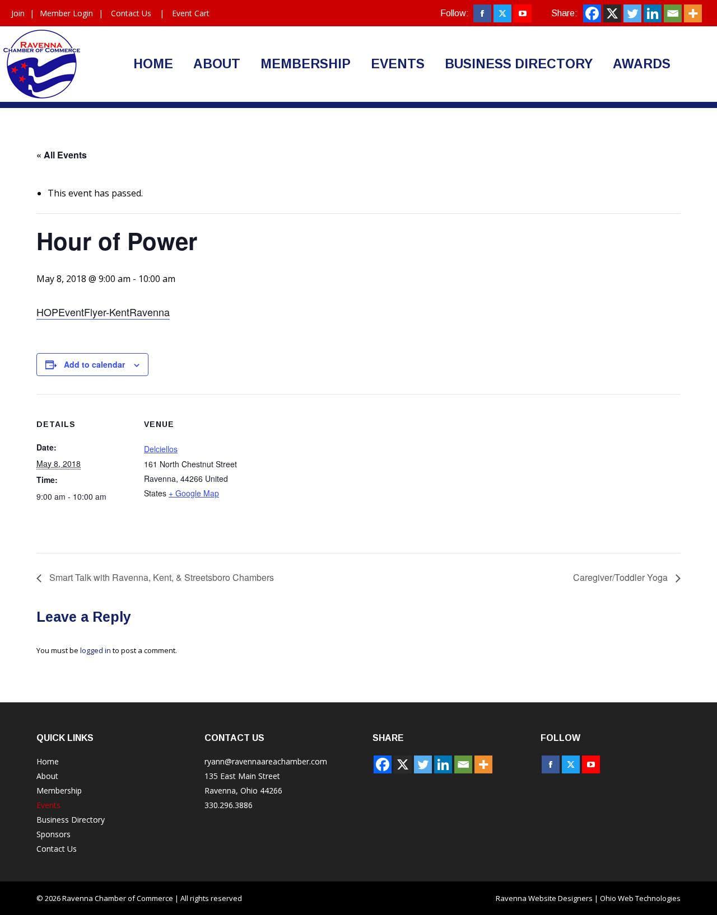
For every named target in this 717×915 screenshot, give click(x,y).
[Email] (673, 13)
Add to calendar (94, 364)
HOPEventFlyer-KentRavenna (103, 311)
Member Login (66, 13)
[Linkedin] (653, 13)
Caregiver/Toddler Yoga (621, 577)
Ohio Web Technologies (640, 898)
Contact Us (131, 13)
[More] (693, 13)
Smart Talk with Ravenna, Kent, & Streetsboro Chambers (160, 577)
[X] (612, 13)
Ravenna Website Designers (544, 898)
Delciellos (161, 448)
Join (18, 13)
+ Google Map (194, 493)
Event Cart (190, 13)
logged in (95, 650)
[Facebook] (592, 13)
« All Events (61, 154)
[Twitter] (632, 13)
